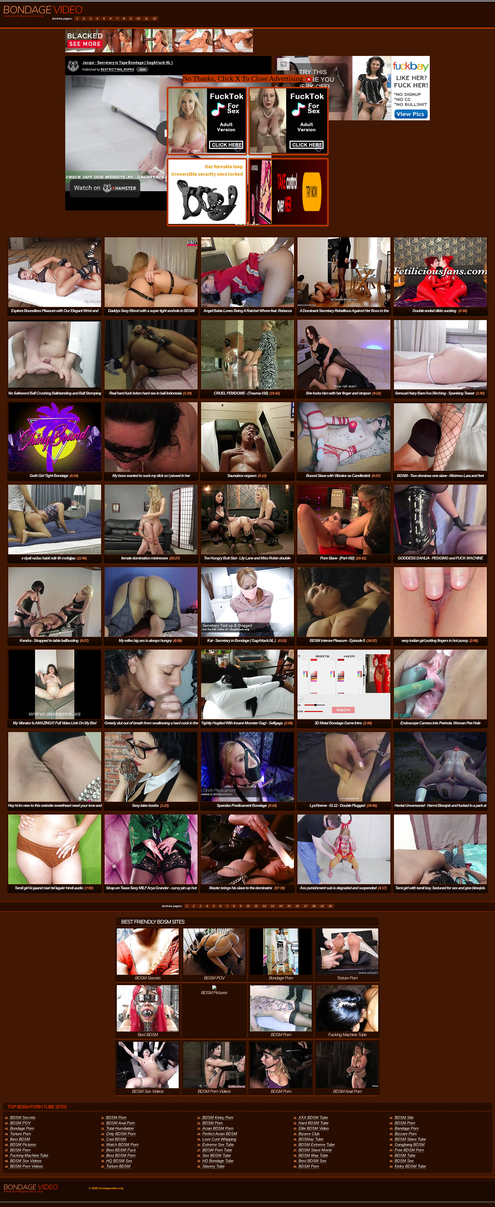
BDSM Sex (404, 1161)
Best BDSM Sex (312, 1161)
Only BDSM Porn (121, 1133)
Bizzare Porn (406, 1133)
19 (322, 906)
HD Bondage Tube (217, 1161)
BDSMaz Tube (311, 1139)
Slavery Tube (213, 1166)
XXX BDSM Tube (313, 1117)
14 (280, 906)
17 (305, 906)
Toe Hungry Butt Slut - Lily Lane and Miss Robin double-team (247, 561)
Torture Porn (20, 1133)
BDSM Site (404, 1117)
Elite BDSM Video (314, 1128)
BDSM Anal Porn (120, 1123)
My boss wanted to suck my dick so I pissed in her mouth (151, 479)
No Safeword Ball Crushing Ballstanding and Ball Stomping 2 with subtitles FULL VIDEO (54, 397)
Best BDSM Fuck (121, 1150)
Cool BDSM (116, 1139)
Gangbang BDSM (410, 1144)
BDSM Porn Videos (26, 1166)
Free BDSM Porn (409, 1150)
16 (297, 906)
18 (313, 906)
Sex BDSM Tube (216, 1155)
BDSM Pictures (23, 1144)
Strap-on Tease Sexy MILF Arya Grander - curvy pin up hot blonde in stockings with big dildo (151, 891)
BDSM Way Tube (313, 1155)
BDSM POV (20, 1123)
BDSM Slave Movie (315, 1150)
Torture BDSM (118, 1166)
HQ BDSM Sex (119, 1161)
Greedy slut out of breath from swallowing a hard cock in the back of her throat (151, 726)
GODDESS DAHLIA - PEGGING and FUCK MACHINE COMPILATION (440, 561)
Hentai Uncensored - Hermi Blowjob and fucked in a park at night (440, 809)
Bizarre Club (309, 1133)
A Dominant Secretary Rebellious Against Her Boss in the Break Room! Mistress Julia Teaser (344, 314)
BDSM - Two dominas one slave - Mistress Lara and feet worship (440, 479)
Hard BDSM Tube (313, 1123)
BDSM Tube (405, 1155)
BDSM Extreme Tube (317, 1144)
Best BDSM (20, 1139)
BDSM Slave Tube (410, 1139)
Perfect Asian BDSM (219, 1133)
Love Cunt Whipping (219, 1139)
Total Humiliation (120, 1128)
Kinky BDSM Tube (410, 1166)
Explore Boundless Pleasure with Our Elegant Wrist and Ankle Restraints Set (54, 314)
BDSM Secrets (23, 1117)
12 (154, 18)
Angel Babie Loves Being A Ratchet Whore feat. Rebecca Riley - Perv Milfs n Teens (247, 314)
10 (138, 18)
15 (289, 906)
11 (146, 18)
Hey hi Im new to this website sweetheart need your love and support (55, 809)
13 (272, 906)
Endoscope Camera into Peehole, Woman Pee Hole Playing (440, 726)
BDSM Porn (20, 1150)
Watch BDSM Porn (122, 1144)
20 (330, 906)
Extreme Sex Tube (218, 1144)
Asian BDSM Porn (217, 1128)
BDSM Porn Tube (217, 1150)
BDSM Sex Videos (26, 1161)
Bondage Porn (22, 1128)
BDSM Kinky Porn (217, 1117)
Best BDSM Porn (120, 1155)
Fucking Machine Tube (29, 1155)
